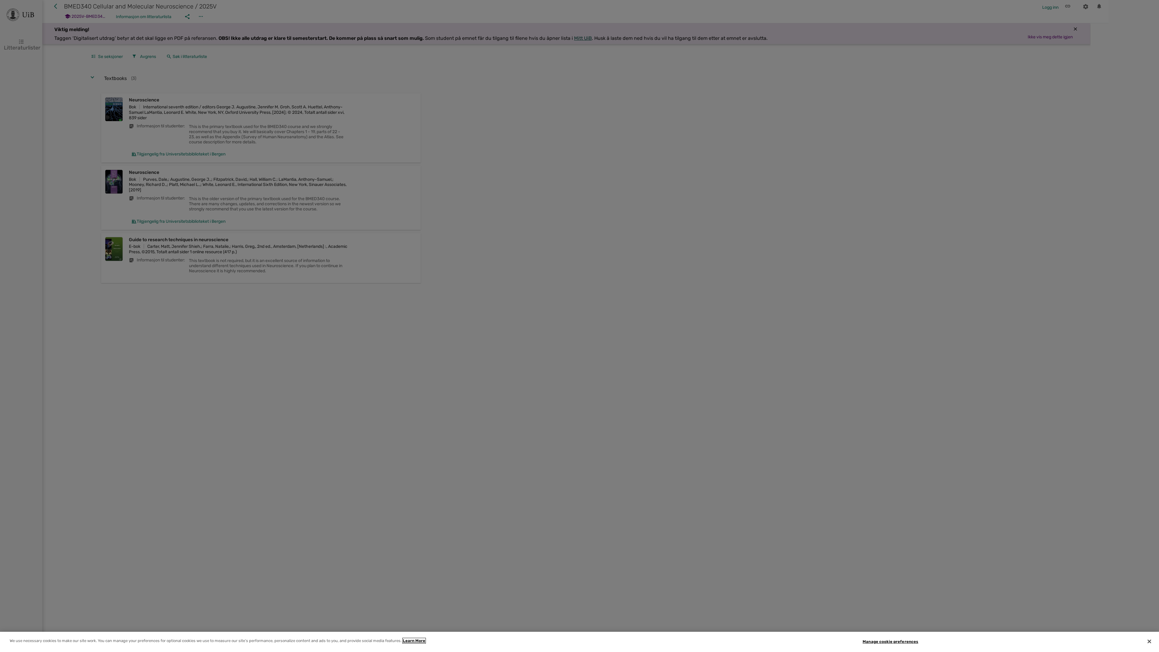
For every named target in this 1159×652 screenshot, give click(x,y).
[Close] (1149, 641)
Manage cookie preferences (890, 641)
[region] (579, 642)
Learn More (414, 640)
